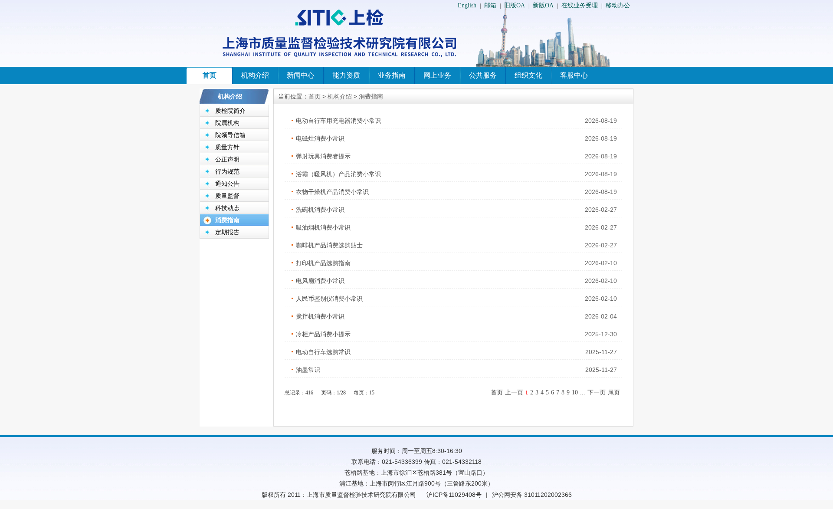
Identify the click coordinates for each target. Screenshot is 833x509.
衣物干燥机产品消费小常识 (332, 191)
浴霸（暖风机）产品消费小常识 (338, 174)
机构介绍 (255, 75)
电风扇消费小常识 (320, 280)
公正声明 (227, 159)
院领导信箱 (230, 134)
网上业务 (437, 75)
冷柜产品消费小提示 (323, 334)
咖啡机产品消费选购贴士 (329, 245)
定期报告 (227, 232)
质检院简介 (230, 110)
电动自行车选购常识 (323, 351)
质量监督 (227, 195)
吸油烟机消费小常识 (323, 227)
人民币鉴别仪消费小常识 (329, 298)
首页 (209, 75)
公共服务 (483, 75)
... (582, 392)
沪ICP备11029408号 (454, 494)
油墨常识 (308, 369)
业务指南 (392, 75)
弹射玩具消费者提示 (323, 156)
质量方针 (227, 147)
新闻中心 (301, 75)
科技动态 (227, 207)
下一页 (596, 392)
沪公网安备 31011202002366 (532, 494)
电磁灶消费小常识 (320, 138)
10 (575, 392)
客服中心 (574, 75)
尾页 (614, 392)
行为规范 (227, 171)
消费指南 (227, 220)
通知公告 (227, 183)
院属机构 (227, 122)
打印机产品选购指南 (323, 262)
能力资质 (346, 75)
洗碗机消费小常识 (320, 209)
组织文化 (528, 75)
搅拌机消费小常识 (320, 316)
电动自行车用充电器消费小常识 (338, 120)
